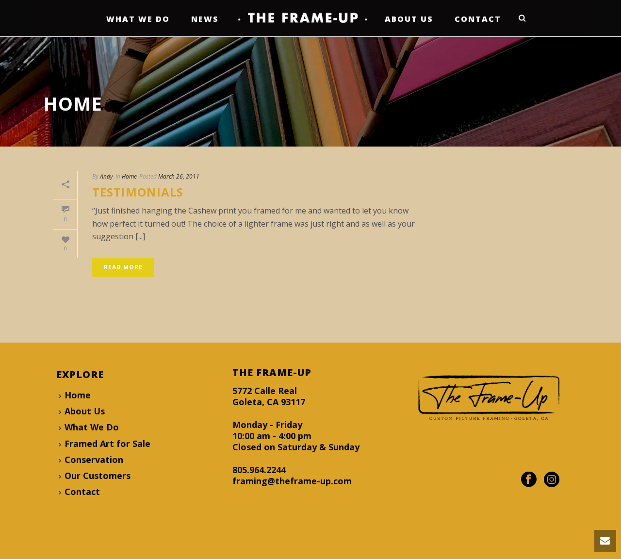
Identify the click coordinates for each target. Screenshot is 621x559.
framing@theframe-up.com (292, 481)
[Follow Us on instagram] (551, 480)
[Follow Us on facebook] (529, 480)
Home (129, 176)
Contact (478, 19)
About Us (409, 19)
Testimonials (137, 192)
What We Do (138, 19)
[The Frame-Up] (301, 18)
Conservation (94, 459)
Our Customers (98, 475)
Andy (106, 176)
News (205, 19)
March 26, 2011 (178, 176)
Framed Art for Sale (107, 443)
